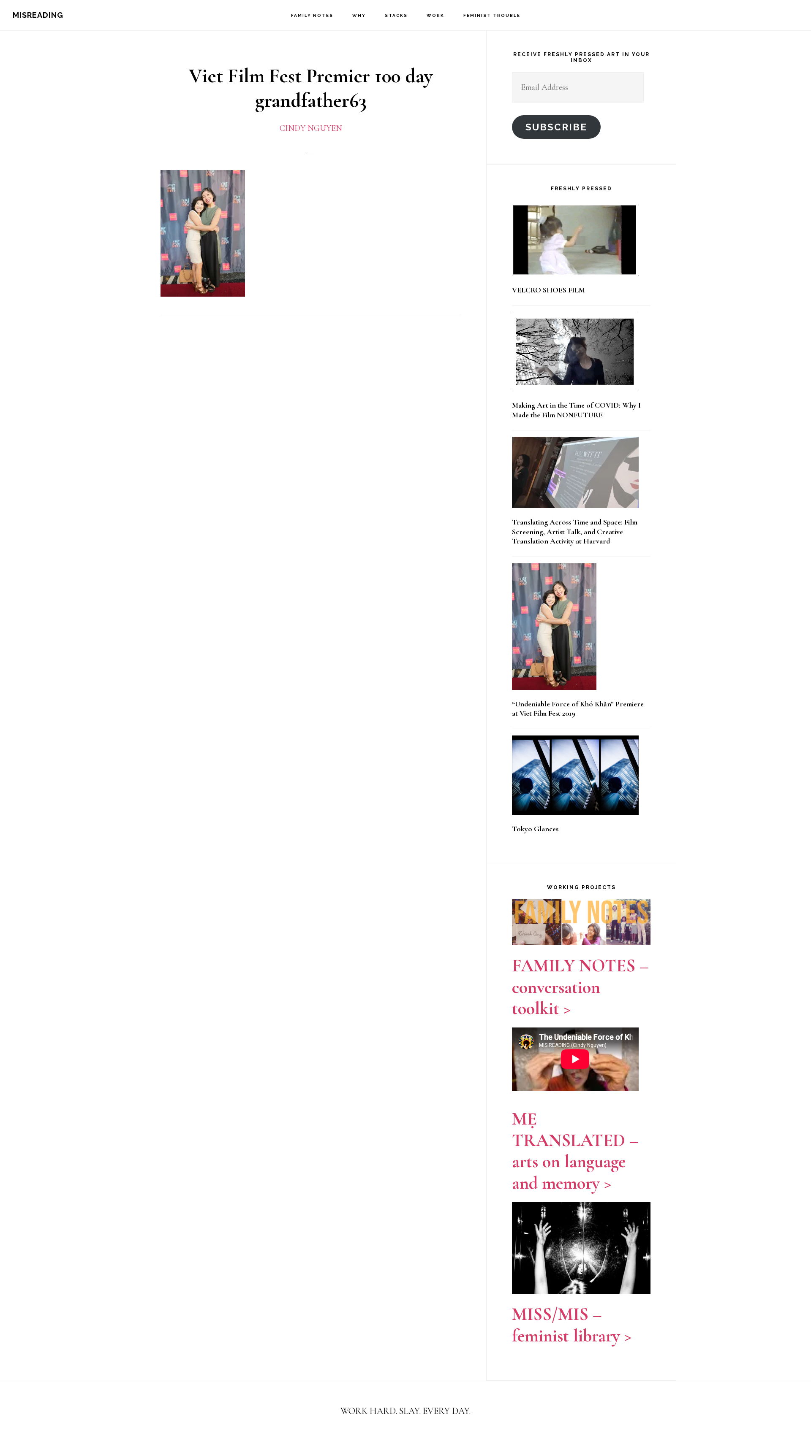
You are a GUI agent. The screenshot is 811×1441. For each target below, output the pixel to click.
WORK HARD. (368, 1411)
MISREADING (38, 15)
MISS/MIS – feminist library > (571, 1324)
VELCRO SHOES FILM (548, 290)
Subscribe (556, 127)
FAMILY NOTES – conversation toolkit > (580, 987)
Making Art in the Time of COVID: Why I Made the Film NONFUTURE (576, 409)
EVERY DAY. (447, 1411)
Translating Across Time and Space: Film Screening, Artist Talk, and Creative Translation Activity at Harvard (574, 531)
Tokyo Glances (535, 828)
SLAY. (411, 1411)
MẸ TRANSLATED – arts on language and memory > (575, 1150)
